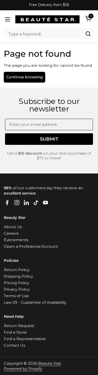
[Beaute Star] (47, 19)
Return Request (19, 325)
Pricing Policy (16, 282)
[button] (89, 18)
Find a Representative (25, 338)
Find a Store (15, 332)
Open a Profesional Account (31, 246)
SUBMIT (49, 139)
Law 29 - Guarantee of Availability (35, 302)
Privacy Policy (17, 289)
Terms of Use (16, 295)
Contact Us (14, 345)
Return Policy (16, 269)
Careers (11, 233)
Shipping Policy (18, 276)
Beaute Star (49, 363)
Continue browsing (24, 77)
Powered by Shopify (23, 368)
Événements (16, 239)
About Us (13, 226)
